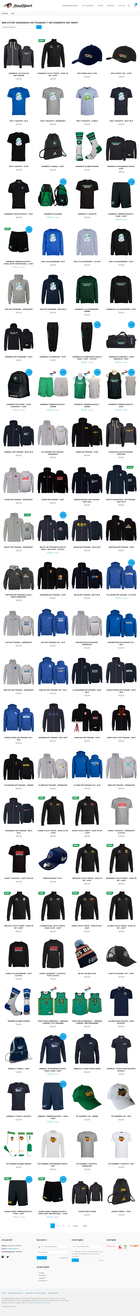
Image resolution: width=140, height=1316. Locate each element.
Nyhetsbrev (53, 1293)
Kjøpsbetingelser (15, 1293)
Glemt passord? (64, 1258)
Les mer (101, 1260)
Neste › (76, 1226)
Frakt (4, 1293)
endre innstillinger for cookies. (42, 1303)
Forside (41, 1273)
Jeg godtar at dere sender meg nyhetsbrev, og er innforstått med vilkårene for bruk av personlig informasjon (87, 1254)
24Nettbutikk (12, 1306)
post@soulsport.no (13, 1249)
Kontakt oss (43, 1280)
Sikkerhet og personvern (35, 1293)
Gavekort (42, 1278)
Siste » (85, 1226)
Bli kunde (42, 1275)
